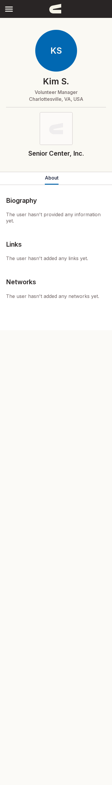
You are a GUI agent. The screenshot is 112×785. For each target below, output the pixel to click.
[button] (9, 9)
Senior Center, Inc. (56, 153)
